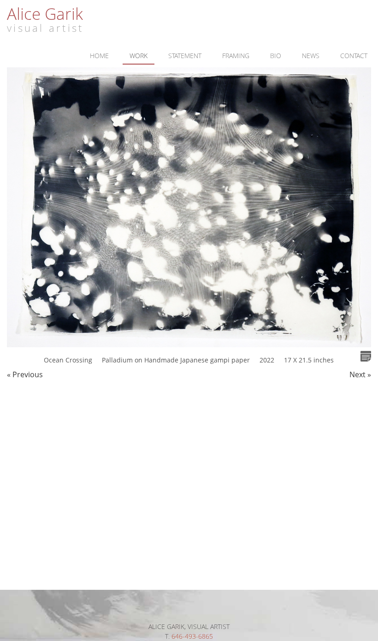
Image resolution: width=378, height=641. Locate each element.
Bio (275, 55)
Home (99, 55)
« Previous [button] (25, 374)
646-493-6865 (192, 636)
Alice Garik (45, 13)
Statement (184, 55)
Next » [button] (360, 374)
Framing (235, 55)
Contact (353, 55)
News (310, 55)
